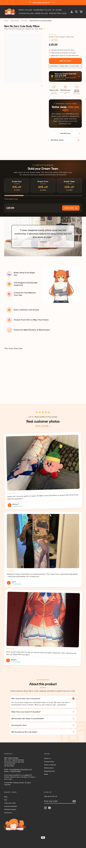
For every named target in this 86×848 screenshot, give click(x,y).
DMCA (46, 774)
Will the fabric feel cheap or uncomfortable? (27, 718)
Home (6, 20)
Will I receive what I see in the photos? (25, 698)
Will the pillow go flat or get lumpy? (24, 732)
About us (47, 758)
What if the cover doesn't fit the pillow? (26, 712)
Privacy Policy (49, 761)
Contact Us (8, 812)
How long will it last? (19, 725)
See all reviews (41, 426)
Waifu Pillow (25, 10)
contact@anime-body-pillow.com (20, 769)
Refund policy (49, 768)
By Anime (57, 10)
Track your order (10, 803)
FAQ (5, 800)
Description (65, 133)
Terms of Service (50, 765)
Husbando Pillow (42, 10)
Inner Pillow (41, 13)
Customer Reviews (10, 806)
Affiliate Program (10, 809)
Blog (5, 797)
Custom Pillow (26, 13)
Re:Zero (24, 20)
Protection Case (57, 13)
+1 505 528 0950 (15, 771)
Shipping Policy (49, 771)
